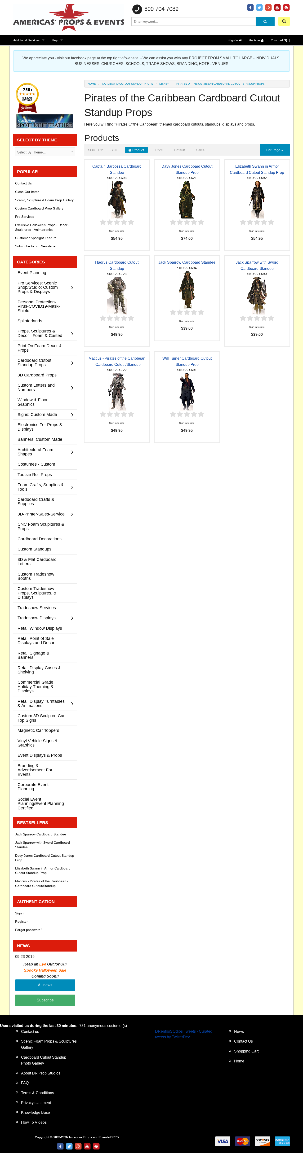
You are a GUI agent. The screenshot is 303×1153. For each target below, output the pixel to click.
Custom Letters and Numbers (36, 387)
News (239, 1032)
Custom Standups (34, 548)
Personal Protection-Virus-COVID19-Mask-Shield (39, 306)
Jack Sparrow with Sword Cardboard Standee (42, 845)
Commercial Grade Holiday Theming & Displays (35, 686)
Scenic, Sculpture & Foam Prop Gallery (44, 200)
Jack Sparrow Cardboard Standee (186, 262)
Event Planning (32, 272)
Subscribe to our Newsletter (36, 246)
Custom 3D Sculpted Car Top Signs (41, 717)
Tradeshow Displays (37, 617)
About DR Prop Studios (40, 1073)
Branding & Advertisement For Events (35, 770)
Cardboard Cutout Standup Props (127, 83)
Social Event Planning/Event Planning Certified (41, 803)
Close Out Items (27, 192)
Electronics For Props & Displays (40, 426)
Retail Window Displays (40, 628)
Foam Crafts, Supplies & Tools (41, 486)
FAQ (25, 1083)
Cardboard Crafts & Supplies (36, 501)
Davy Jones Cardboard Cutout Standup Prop (44, 858)
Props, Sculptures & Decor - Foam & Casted (40, 333)
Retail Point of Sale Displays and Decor (36, 640)
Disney (164, 83)
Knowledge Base (35, 1112)
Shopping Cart (246, 1051)
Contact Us (23, 183)
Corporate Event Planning (33, 786)
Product (137, 150)
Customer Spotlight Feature (36, 238)
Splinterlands (30, 320)
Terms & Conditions (37, 1093)
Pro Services (24, 216)
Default (179, 150)
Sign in (233, 40)
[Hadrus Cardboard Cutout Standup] (117, 295)
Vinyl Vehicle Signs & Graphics (38, 742)
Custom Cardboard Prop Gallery (39, 208)
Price (159, 150)
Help (55, 40)
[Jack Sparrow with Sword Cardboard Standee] (257, 295)
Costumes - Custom (36, 464)
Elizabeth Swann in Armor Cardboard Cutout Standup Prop (43, 870)
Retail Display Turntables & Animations (41, 703)
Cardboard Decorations (40, 538)
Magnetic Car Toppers (38, 730)
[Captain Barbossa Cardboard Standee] (116, 199)
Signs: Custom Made (37, 414)
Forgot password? (28, 930)
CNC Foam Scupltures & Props (41, 526)
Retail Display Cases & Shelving (39, 669)
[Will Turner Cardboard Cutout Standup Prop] (187, 391)
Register (255, 40)
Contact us (30, 1032)
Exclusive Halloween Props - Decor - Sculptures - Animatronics (42, 227)
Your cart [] (280, 40)
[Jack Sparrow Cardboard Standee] (187, 289)
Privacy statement (36, 1103)
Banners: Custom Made (40, 439)
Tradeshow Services (37, 607)
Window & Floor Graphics (33, 401)
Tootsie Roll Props (35, 474)
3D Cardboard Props (37, 374)
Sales (200, 150)
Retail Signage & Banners (33, 655)
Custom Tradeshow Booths (36, 576)
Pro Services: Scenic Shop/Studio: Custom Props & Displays (38, 287)
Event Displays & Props (40, 755)
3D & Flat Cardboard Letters (37, 561)
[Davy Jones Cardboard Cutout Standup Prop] (187, 199)
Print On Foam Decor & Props (40, 347)
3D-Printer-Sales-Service (41, 513)
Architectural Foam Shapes (35, 451)
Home (92, 83)
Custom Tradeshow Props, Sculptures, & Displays (37, 593)
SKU (114, 150)
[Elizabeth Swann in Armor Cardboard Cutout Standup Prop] (257, 199)
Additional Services (26, 40)
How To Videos (34, 1122)
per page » (274, 150)
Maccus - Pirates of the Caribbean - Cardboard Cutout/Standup (41, 883)
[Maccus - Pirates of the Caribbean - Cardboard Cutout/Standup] (117, 391)
